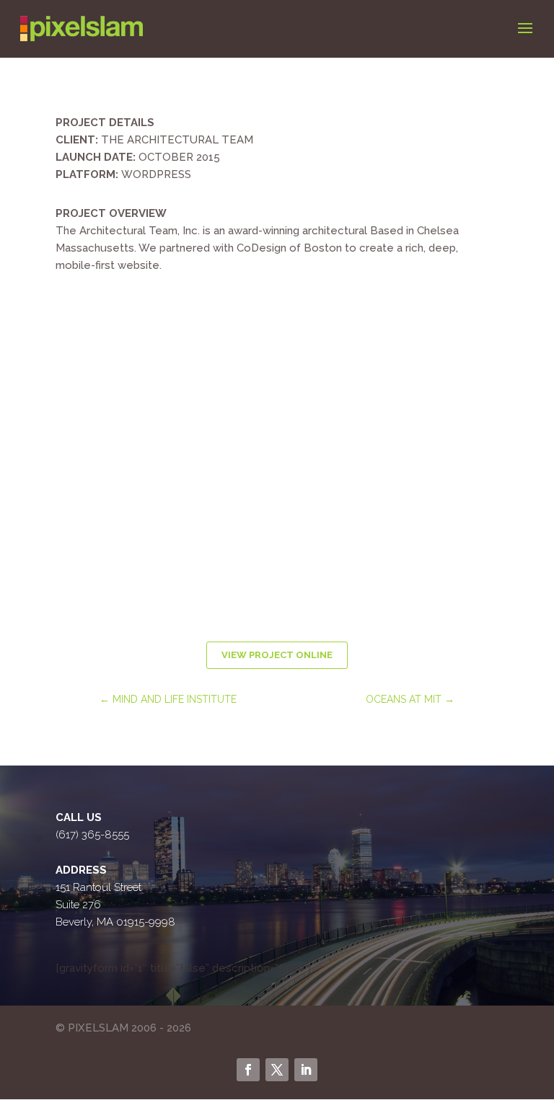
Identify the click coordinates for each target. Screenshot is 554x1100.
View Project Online (277, 654)
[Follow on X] (277, 1069)
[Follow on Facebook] (248, 1069)
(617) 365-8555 (92, 834)
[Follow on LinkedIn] (305, 1069)
